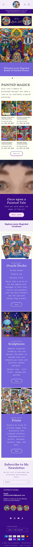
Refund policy (26, 543)
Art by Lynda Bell (13, 543)
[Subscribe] (27, 482)
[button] (3, 4)
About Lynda (16, 214)
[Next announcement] (30, 11)
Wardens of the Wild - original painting (8, 118)
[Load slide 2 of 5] (14, 78)
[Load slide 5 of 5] (21, 78)
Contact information (11, 545)
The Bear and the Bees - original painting (24, 118)
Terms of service (25, 545)
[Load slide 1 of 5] (12, 78)
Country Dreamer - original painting (7, 143)
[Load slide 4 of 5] (19, 78)
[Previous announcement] (3, 11)
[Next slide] (24, 78)
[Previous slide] (9, 78)
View (16, 304)
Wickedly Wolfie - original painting (22, 143)
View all (16, 153)
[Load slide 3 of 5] (16, 78)
